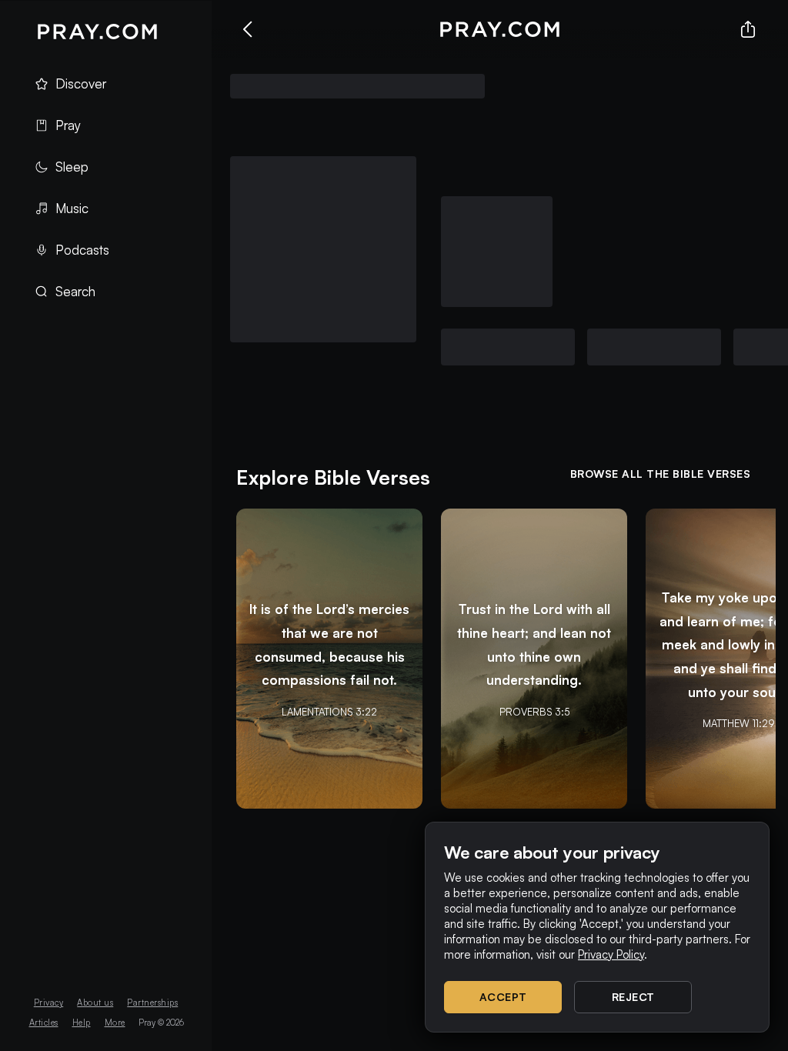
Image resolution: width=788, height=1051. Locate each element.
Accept (503, 996)
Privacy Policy (611, 954)
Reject (633, 996)
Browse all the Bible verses (660, 473)
